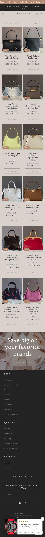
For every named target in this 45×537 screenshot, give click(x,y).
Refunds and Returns (12, 444)
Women (7, 395)
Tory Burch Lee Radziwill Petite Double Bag (33, 106)
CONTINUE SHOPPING (22, 362)
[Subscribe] (38, 494)
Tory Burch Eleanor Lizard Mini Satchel (12, 106)
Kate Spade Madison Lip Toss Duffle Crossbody (12, 309)
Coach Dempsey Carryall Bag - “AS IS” (12, 208)
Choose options (12, 69)
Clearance (8, 405)
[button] (2, 14)
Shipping (7, 439)
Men (6, 390)
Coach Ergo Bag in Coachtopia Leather (12, 156)
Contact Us (8, 434)
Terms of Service (10, 448)
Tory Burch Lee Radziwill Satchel (12, 57)
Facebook (8, 463)
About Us (7, 429)
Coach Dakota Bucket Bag (33, 57)
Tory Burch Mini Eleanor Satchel (33, 207)
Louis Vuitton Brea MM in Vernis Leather (33, 258)
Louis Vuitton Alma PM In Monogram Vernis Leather (12, 259)
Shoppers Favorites (11, 385)
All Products (8, 380)
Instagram (8, 468)
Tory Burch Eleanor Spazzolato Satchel (33, 157)
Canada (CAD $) (21, 518)
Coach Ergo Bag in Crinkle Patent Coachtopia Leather (33, 310)
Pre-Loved (8, 410)
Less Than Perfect (11, 414)
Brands (7, 400)
